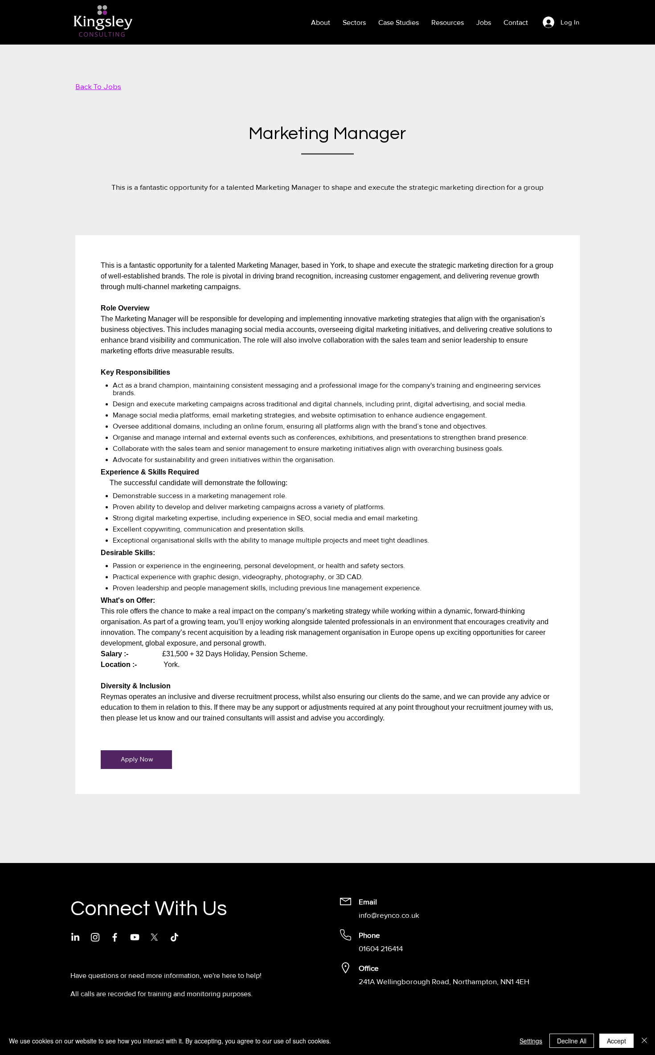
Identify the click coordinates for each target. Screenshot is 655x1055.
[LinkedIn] (75, 937)
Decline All (571, 1040)
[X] (154, 937)
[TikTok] (174, 937)
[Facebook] (114, 937)
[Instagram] (95, 937)
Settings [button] (531, 1040)
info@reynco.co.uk (389, 915)
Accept (616, 1040)
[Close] (644, 1041)
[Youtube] (134, 937)
